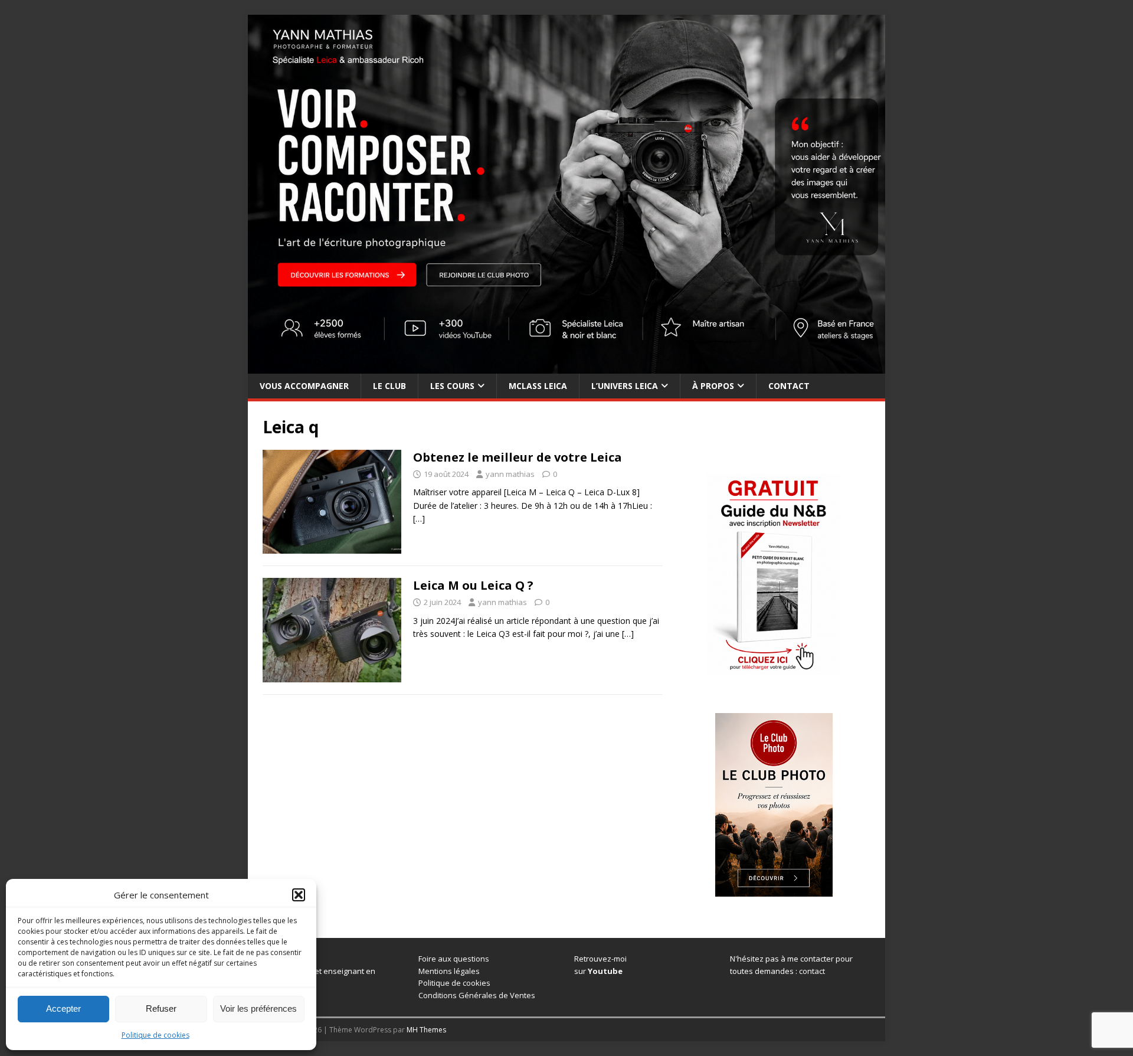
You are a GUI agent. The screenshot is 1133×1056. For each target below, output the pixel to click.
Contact (789, 385)
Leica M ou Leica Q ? (473, 585)
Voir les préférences (258, 1008)
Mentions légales (449, 971)
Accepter (63, 1008)
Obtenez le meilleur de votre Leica (517, 457)
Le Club (389, 385)
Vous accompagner (304, 385)
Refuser (161, 1008)
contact (812, 971)
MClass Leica (538, 385)
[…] (419, 518)
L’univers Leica (624, 385)
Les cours (452, 385)
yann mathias (510, 474)
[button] (298, 895)
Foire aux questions (453, 958)
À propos (713, 385)
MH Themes (426, 1030)
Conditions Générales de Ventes (476, 995)
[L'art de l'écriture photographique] (566, 366)
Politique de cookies (155, 1035)
